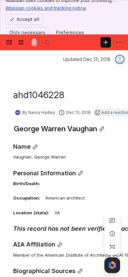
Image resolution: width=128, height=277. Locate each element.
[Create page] (112, 247)
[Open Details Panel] (112, 233)
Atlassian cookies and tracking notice (46, 8)
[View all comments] (112, 220)
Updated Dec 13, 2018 (87, 59)
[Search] (47, 42)
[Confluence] (34, 42)
